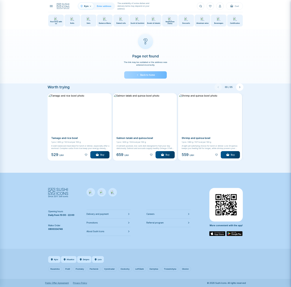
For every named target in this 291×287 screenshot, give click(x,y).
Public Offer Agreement (57, 283)
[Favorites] (210, 6)
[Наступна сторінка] (239, 87)
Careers (150, 214)
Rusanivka (55, 269)
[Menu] (51, 6)
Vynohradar (109, 269)
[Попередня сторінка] (218, 87)
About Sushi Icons (95, 231)
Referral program (155, 222)
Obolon (185, 269)
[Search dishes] (200, 6)
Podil (67, 269)
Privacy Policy (80, 283)
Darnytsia (154, 269)
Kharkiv (70, 259)
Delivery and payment (98, 214)
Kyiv (56, 259)
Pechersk (94, 269)
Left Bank (139, 269)
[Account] (220, 6)
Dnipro (86, 259)
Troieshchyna (170, 269)
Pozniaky (80, 269)
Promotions (92, 222)
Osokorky (125, 269)
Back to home (147, 75)
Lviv (100, 259)
